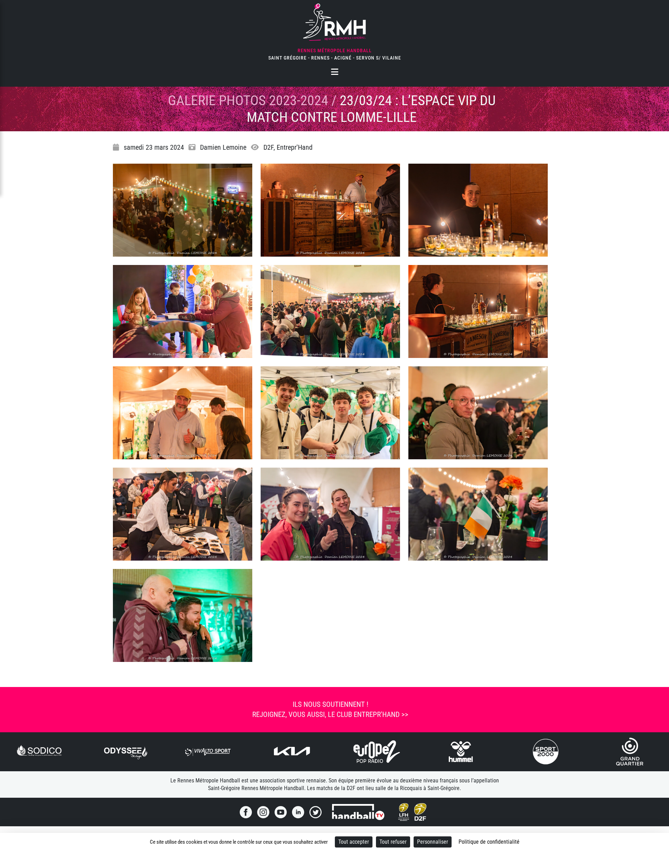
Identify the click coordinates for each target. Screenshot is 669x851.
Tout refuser (393, 841)
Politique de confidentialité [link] (489, 841)
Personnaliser (432, 841)
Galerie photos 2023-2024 (248, 100)
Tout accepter (353, 841)
